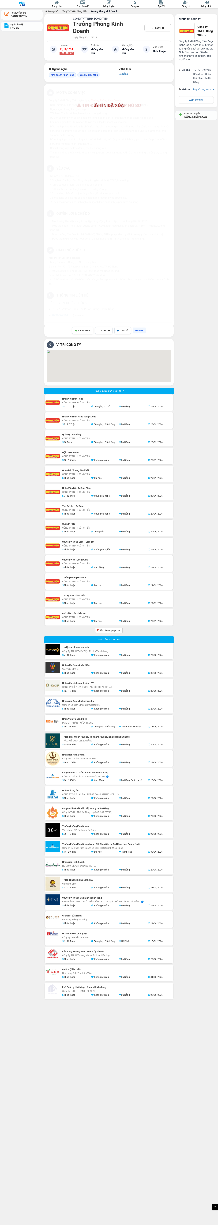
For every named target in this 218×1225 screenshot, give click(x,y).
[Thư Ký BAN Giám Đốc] (52, 599)
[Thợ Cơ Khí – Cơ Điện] (52, 510)
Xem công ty (196, 99)
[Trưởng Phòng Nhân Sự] (52, 581)
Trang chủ (52, 11)
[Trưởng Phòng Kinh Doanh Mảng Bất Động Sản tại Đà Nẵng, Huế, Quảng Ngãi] (52, 846)
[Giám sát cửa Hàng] (52, 917)
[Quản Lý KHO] (52, 528)
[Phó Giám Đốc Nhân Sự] (52, 617)
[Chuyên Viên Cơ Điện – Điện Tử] (52, 545)
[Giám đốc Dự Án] (52, 794)
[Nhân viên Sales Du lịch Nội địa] (52, 705)
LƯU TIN (159, 28)
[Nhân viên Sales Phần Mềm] (52, 667)
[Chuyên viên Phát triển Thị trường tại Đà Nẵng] (52, 812)
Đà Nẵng (123, 74)
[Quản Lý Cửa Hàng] (52, 438)
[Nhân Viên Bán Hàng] (52, 402)
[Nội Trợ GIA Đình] (52, 456)
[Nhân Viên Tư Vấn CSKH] (52, 721)
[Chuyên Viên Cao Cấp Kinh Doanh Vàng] (52, 899)
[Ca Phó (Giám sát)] (52, 971)
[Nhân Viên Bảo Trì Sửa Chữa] (52, 492)
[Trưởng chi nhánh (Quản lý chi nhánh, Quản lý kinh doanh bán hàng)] (52, 740)
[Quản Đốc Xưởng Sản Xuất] (52, 474)
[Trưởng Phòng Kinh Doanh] (52, 830)
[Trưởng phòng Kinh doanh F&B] (52, 884)
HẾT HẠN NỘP (67, 53)
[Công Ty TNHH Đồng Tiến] (58, 28)
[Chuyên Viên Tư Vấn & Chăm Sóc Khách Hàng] (52, 776)
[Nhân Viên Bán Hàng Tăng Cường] (52, 420)
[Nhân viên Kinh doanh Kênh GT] (52, 685)
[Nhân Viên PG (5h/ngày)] (52, 933)
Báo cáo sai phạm (109, 630)
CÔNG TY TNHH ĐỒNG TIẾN (90, 18)
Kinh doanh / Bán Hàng (62, 75)
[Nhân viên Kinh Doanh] (52, 758)
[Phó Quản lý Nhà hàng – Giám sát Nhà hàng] (52, 989)
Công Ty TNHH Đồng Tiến (74, 11)
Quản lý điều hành (88, 75)
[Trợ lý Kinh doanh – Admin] (52, 649)
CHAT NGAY (84, 330)
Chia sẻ (124, 330)
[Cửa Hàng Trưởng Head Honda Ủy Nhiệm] (52, 953)
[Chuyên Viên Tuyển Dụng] (52, 563)
